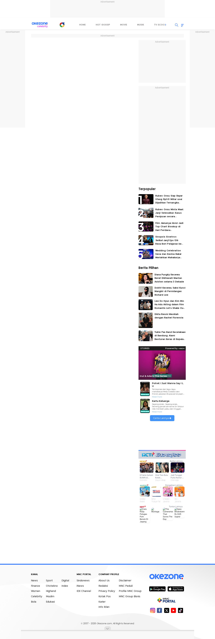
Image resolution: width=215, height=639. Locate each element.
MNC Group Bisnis (129, 596)
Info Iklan (104, 607)
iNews (80, 586)
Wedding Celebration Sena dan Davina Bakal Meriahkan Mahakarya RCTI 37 (168, 254)
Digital (65, 580)
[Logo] (62, 24)
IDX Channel (84, 591)
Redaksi (103, 586)
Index (65, 586)
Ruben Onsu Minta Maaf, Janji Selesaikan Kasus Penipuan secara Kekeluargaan (169, 213)
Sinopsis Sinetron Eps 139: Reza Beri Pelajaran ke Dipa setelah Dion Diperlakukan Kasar (168, 241)
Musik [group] (140, 25)
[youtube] (173, 610)
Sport (49, 580)
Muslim (50, 596)
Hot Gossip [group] (103, 25)
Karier (102, 602)
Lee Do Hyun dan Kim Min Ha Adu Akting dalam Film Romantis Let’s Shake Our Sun (169, 305)
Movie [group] (123, 25)
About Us (104, 580)
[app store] (175, 589)
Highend (51, 591)
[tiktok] (180, 610)
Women (35, 591)
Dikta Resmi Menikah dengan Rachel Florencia (169, 316)
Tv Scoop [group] (160, 25)
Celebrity (36, 596)
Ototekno (52, 586)
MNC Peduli (126, 586)
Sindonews (83, 580)
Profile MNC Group (130, 591)
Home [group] (82, 25)
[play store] (157, 589)
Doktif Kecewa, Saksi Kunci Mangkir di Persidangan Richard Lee (170, 291)
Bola (33, 602)
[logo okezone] (166, 577)
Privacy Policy (107, 591)
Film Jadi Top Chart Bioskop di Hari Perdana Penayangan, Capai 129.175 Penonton (169, 227)
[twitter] (166, 610)
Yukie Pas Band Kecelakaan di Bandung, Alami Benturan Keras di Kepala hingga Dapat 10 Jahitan (170, 336)
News (34, 580)
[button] (166, 25)
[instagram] (152, 610)
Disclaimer (125, 580)
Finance (35, 586)
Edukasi (50, 602)
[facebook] (159, 610)
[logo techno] (40, 25)
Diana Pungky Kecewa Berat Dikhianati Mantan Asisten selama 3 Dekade (169, 278)
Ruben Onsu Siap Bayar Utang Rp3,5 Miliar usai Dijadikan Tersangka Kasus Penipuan (169, 200)
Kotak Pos (105, 596)
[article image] (146, 199)
